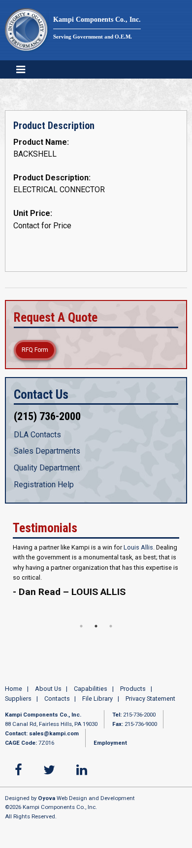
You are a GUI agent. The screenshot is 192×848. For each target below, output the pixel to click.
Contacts (57, 704)
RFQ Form (35, 349)
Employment (110, 748)
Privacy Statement (150, 704)
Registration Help (44, 484)
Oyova (46, 803)
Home (13, 694)
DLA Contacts (37, 434)
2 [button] (96, 632)
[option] (96, 581)
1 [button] (81, 632)
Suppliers (18, 704)
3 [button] (111, 632)
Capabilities (90, 694)
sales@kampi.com (54, 739)
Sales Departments (47, 451)
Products (133, 694)
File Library (97, 704)
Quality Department (47, 467)
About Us (48, 694)
